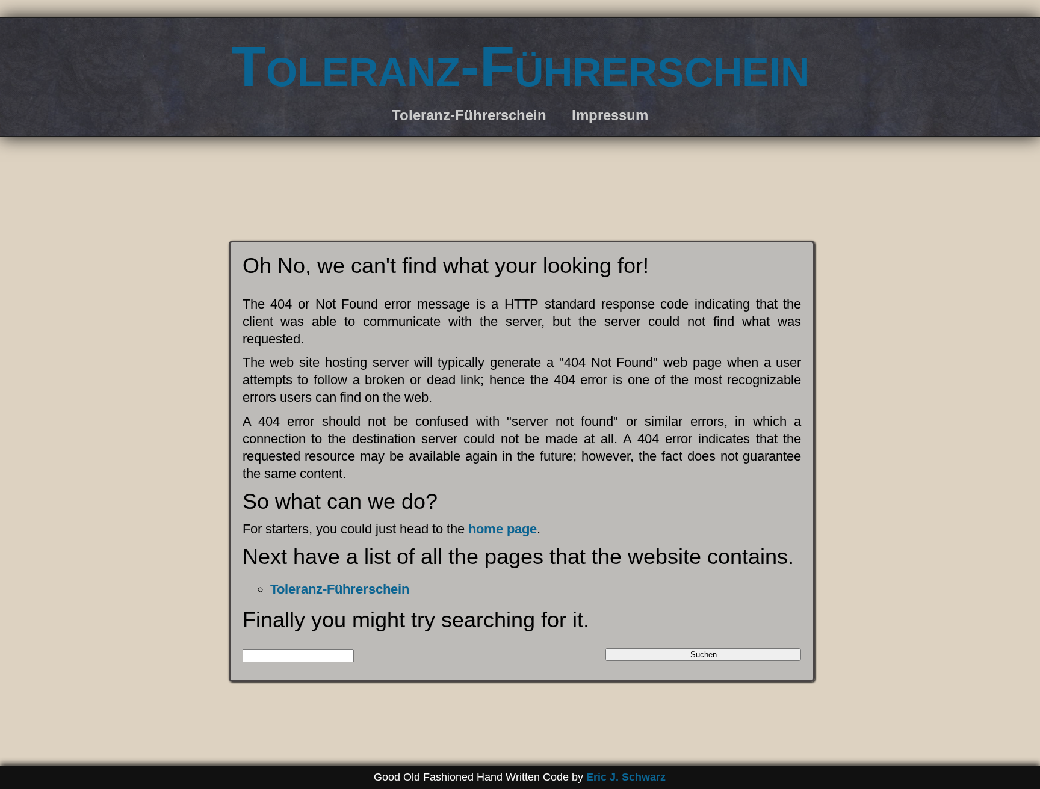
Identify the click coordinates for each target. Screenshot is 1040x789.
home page (502, 528)
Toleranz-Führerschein (520, 66)
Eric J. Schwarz (626, 777)
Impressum (610, 115)
